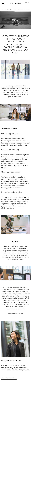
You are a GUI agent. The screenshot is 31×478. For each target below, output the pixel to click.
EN (26, 2)
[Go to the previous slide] (2, 112)
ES (28, 2)
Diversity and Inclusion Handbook (15, 313)
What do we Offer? (18, 9)
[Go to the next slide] (29, 112)
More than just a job (7, 9)
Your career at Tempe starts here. (9, 377)
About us (27, 9)
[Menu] (3, 3)
